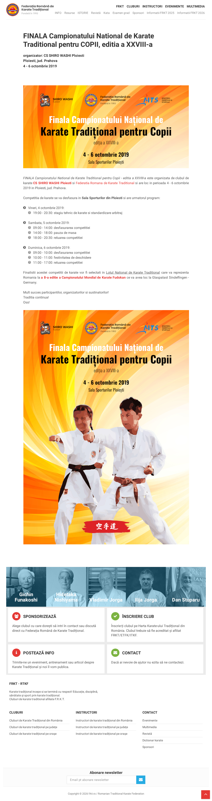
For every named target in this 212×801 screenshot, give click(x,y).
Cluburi (133, 6)
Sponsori (138, 12)
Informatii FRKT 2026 (191, 12)
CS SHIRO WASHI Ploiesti (52, 183)
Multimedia (196, 6)
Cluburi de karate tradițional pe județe (33, 727)
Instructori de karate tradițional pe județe (102, 727)
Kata (107, 12)
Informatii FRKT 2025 (160, 12)
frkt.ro (30, 10)
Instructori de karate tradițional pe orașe (101, 733)
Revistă (96, 12)
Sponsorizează (39, 616)
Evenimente (174, 6)
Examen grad (121, 12)
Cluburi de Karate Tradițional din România (36, 720)
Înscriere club (137, 616)
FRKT (120, 6)
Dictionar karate (152, 740)
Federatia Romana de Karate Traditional (105, 183)
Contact (131, 652)
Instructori (152, 6)
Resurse (69, 12)
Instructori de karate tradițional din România (104, 720)
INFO (58, 12)
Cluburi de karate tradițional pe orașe (33, 733)
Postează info (38, 652)
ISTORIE (83, 12)
